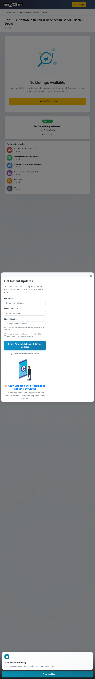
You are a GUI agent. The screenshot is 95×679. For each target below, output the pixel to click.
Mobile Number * (11, 319)
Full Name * (9, 298)
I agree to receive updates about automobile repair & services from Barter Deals (24, 335)
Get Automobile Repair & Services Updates (26, 345)
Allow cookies (49, 674)
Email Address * (11, 309)
